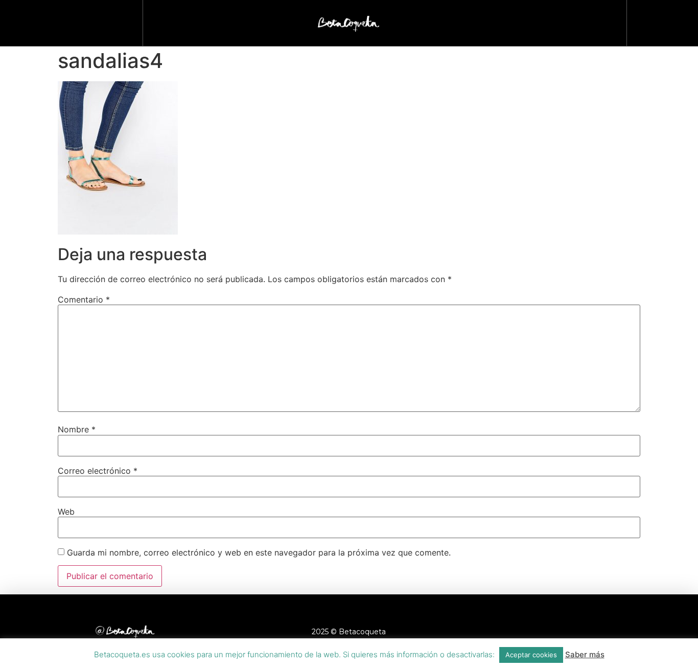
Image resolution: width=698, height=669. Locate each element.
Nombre (77, 429)
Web (66, 511)
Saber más (584, 654)
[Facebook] (517, 631)
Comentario (84, 299)
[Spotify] (629, 631)
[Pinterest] (601, 631)
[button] (657, 20)
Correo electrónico (97, 471)
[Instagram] (545, 631)
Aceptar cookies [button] (531, 655)
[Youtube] (573, 631)
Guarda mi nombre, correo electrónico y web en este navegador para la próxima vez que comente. (259, 552)
